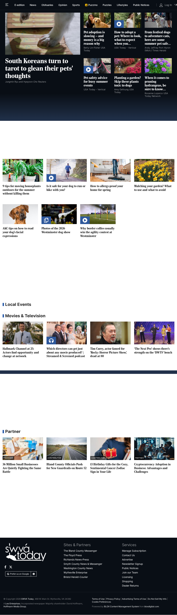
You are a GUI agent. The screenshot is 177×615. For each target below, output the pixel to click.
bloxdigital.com (151, 606)
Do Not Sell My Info (157, 599)
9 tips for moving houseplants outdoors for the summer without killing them (22, 190)
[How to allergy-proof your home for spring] (110, 170)
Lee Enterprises (12, 603)
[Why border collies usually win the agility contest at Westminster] (98, 214)
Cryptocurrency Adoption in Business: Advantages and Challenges (152, 468)
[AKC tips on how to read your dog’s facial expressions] (20, 214)
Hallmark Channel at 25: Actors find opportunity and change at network (21, 352)
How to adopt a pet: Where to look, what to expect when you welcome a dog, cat (127, 40)
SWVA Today (27, 599)
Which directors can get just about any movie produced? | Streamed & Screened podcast (65, 352)
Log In (168, 4)
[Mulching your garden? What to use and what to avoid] (154, 170)
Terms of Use (98, 599)
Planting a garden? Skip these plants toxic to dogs (127, 81)
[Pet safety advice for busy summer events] (97, 65)
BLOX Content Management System (121, 606)
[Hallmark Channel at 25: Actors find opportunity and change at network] (23, 333)
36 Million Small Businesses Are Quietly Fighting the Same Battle (22, 468)
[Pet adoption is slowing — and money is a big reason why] (97, 20)
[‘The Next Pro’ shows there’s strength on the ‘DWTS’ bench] (154, 333)
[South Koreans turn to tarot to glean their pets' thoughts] (42, 34)
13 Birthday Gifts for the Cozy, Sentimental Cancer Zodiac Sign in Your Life (109, 468)
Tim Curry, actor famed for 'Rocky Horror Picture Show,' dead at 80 (108, 352)
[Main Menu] (7, 5)
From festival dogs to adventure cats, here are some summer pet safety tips (158, 40)
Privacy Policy (113, 599)
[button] (34, 574)
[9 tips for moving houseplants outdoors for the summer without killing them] (23, 170)
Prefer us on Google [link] (19, 574)
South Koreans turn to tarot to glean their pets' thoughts (39, 69)
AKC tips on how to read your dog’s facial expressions (18, 232)
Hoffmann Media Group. (14, 606)
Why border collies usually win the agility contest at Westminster (97, 232)
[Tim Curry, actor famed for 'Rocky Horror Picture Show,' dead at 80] (110, 333)
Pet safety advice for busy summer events (96, 81)
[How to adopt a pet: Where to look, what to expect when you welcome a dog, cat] (127, 20)
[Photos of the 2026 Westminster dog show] (59, 214)
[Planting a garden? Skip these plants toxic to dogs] (127, 65)
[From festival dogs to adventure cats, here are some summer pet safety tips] (158, 20)
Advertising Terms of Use (134, 599)
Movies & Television (25, 315)
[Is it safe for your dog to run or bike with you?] (66, 170)
